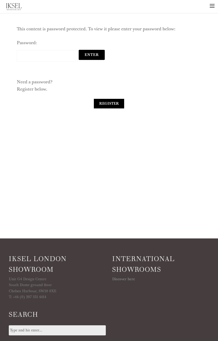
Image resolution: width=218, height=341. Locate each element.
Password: (27, 43)
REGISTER (109, 104)
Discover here (123, 279)
